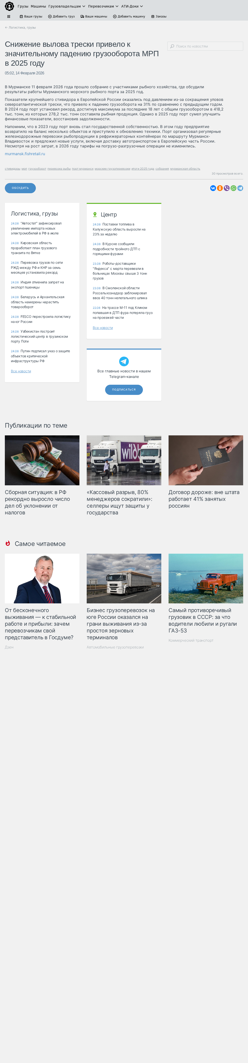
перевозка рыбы (59, 168)
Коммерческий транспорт (191, 640)
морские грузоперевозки (112, 168)
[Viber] (227, 188)
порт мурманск (82, 168)
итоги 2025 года (143, 168)
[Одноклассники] (220, 188)
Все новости (21, 371)
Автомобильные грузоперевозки (115, 647)
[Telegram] (240, 188)
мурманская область (185, 168)
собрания (162, 168)
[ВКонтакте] (213, 188)
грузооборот (37, 168)
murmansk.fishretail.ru (25, 153)
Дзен (9, 647)
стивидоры (12, 168)
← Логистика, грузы (20, 27)
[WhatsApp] (233, 188)
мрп (24, 168)
